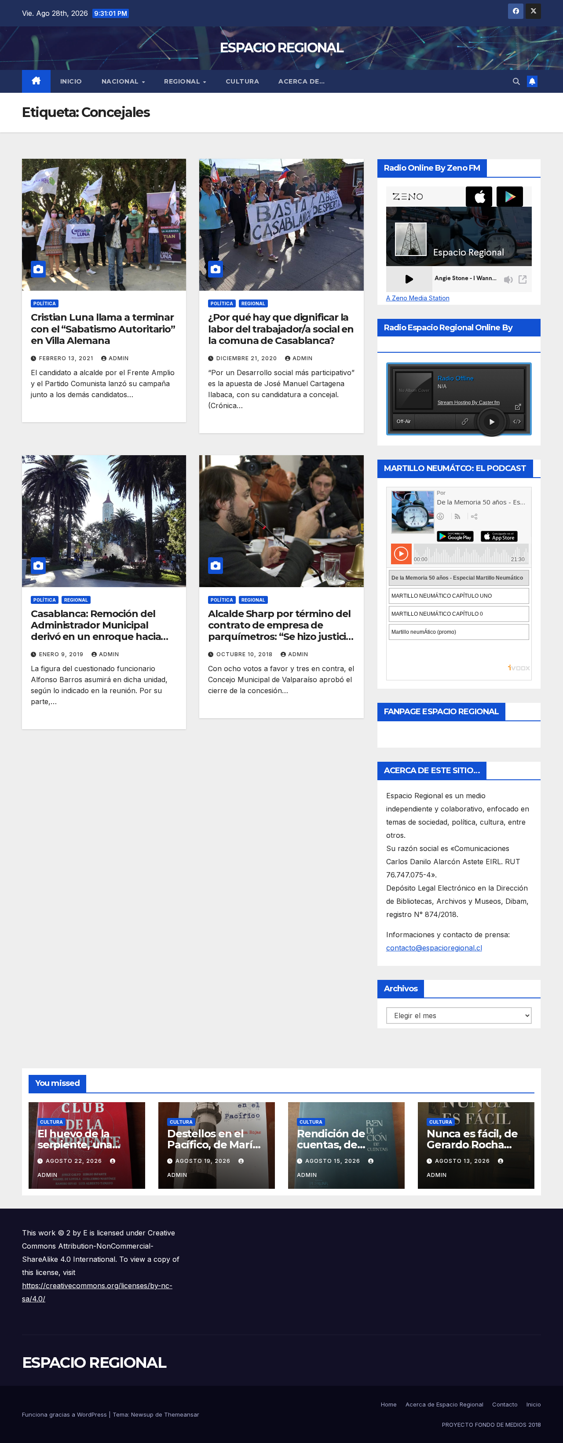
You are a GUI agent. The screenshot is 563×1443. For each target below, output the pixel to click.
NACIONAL (121, 81)
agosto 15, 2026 (333, 1161)
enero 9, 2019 (62, 654)
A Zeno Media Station (418, 298)
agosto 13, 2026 (463, 1161)
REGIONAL (183, 81)
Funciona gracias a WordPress (65, 1414)
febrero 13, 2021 (67, 358)
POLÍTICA (44, 303)
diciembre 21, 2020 (247, 358)
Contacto (505, 1404)
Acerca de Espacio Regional (444, 1404)
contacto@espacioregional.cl (434, 947)
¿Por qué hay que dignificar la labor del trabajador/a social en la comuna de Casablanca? (281, 329)
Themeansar (181, 1414)
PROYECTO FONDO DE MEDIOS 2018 (491, 1424)
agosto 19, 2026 (203, 1161)
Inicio (71, 81)
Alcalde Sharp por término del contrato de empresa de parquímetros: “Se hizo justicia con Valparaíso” (279, 631)
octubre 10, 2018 (245, 654)
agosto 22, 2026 (75, 1161)
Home (389, 1404)
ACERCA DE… (301, 81)
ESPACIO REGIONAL (281, 48)
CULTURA (243, 81)
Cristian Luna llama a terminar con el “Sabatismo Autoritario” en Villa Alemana (103, 329)
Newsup (142, 1414)
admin (119, 358)
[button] (516, 81)
